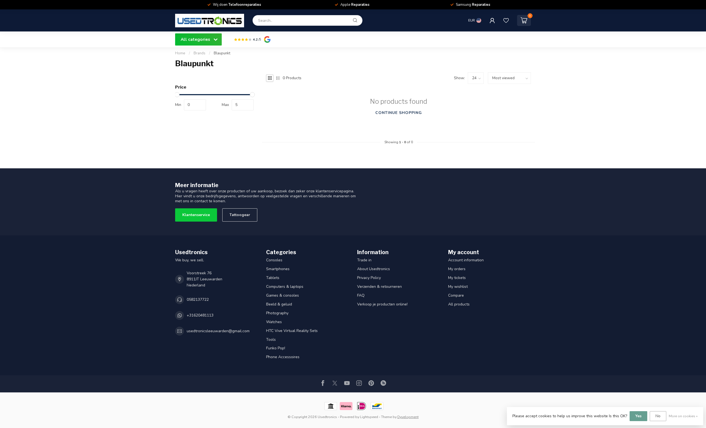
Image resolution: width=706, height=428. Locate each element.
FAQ (361, 295)
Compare (456, 295)
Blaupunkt (222, 53)
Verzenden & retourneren (379, 286)
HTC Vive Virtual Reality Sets (292, 330)
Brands (199, 53)
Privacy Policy (369, 277)
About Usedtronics (373, 269)
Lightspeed (369, 416)
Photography (277, 313)
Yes (638, 416)
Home (180, 53)
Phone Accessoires (282, 357)
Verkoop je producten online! (382, 304)
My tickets (457, 277)
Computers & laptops (284, 286)
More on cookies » (683, 416)
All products (459, 304)
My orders (457, 269)
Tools (271, 339)
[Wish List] (506, 20)
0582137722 (198, 299)
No (658, 416)
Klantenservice (196, 214)
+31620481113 (200, 315)
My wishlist (458, 286)
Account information (466, 260)
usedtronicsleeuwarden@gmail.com (218, 331)
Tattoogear (239, 214)
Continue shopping (398, 112)
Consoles (274, 260)
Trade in (364, 260)
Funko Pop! (275, 348)
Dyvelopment (408, 416)
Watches (274, 322)
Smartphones (278, 269)
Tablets (272, 277)
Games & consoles (282, 295)
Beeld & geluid (279, 304)
